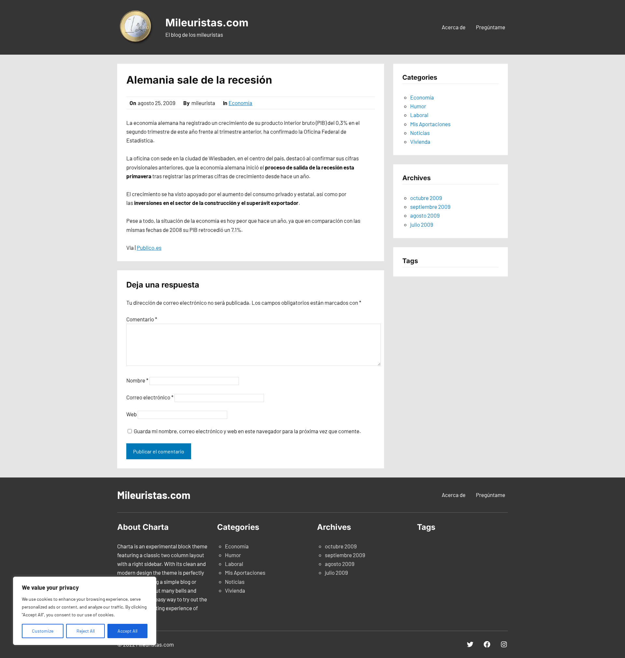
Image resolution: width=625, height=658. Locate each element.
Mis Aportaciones (430, 124)
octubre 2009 (426, 198)
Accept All (127, 631)
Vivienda (420, 141)
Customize (42, 631)
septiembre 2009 (430, 206)
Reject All (85, 631)
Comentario (141, 319)
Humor (418, 106)
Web (131, 414)
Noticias (420, 132)
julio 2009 (421, 224)
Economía (240, 103)
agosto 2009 (425, 215)
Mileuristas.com (206, 22)
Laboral (419, 115)
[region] (84, 611)
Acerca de (453, 27)
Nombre (137, 380)
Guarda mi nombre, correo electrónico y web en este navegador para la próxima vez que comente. (247, 431)
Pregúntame (490, 27)
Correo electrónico (150, 397)
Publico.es (149, 247)
